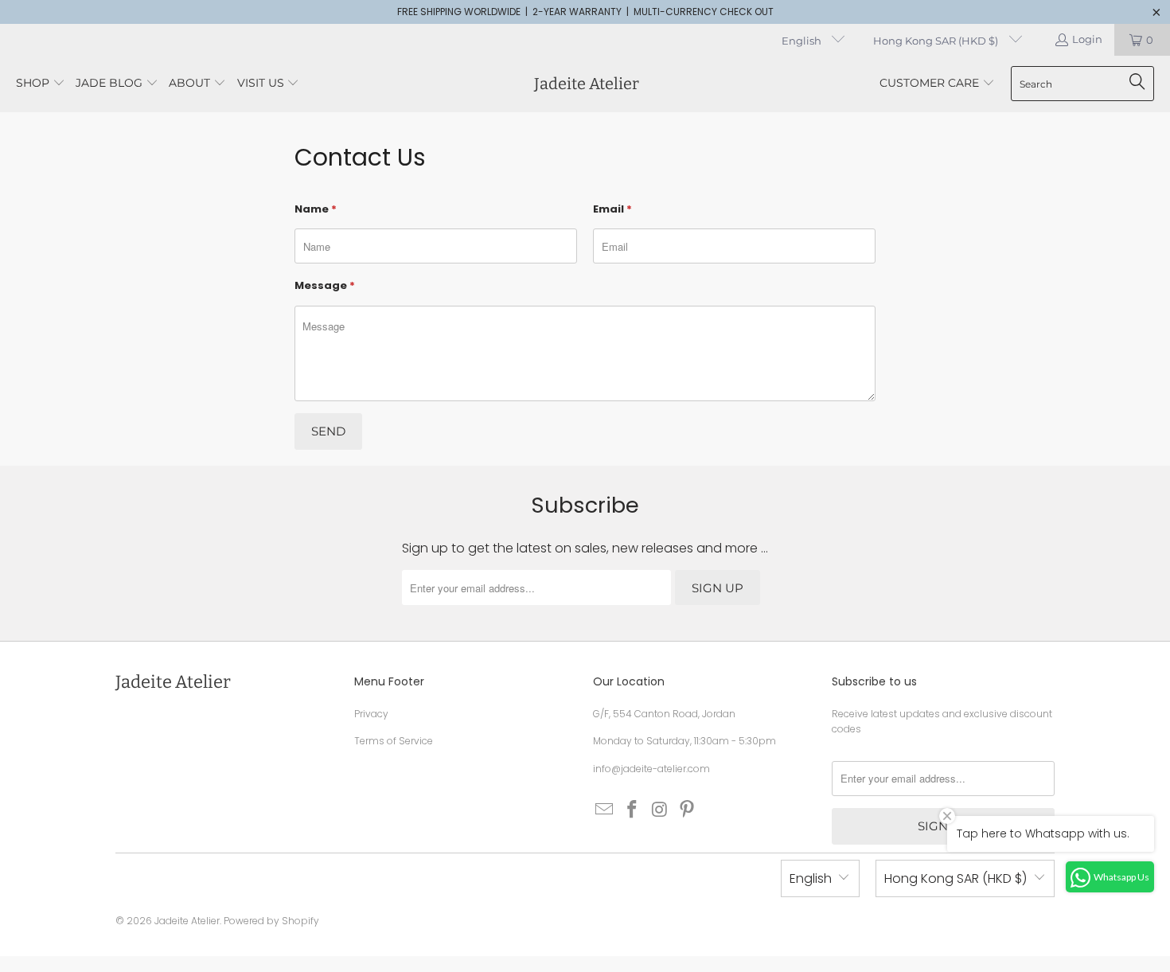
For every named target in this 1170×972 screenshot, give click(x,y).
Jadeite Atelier (187, 920)
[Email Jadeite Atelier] (605, 810)
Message (324, 285)
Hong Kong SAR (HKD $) (936, 40)
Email (612, 209)
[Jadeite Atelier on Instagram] (660, 810)
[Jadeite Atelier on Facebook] (633, 810)
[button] (40, 84)
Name (315, 209)
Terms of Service (393, 741)
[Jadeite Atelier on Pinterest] (688, 810)
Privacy (371, 713)
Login (1087, 39)
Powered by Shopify (271, 920)
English (803, 40)
